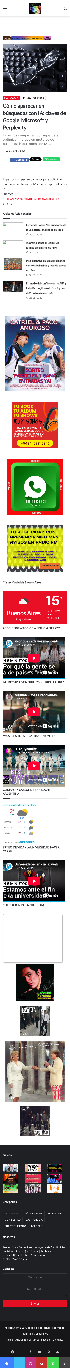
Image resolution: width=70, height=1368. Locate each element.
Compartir (22, 159)
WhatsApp (52, 159)
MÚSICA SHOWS (34, 1213)
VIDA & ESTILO (13, 1219)
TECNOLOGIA (11, 97)
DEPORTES (37, 1226)
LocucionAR (42, 1333)
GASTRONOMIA (34, 1219)
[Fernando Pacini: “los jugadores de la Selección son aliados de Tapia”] (13, 228)
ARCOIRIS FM (23, 1339)
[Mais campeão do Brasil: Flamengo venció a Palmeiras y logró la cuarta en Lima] (13, 264)
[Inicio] (35, 8)
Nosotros (9, 1237)
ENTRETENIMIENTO (15, 1226)
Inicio (10, 1339)
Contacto (9, 1268)
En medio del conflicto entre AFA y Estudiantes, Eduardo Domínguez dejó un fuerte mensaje (46, 288)
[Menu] (5, 9)
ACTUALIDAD (12, 1213)
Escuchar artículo (35, 97)
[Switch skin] (65, 9)
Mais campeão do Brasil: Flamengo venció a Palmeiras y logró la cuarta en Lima (46, 265)
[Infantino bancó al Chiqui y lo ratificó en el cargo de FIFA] (13, 246)
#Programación (41, 1339)
